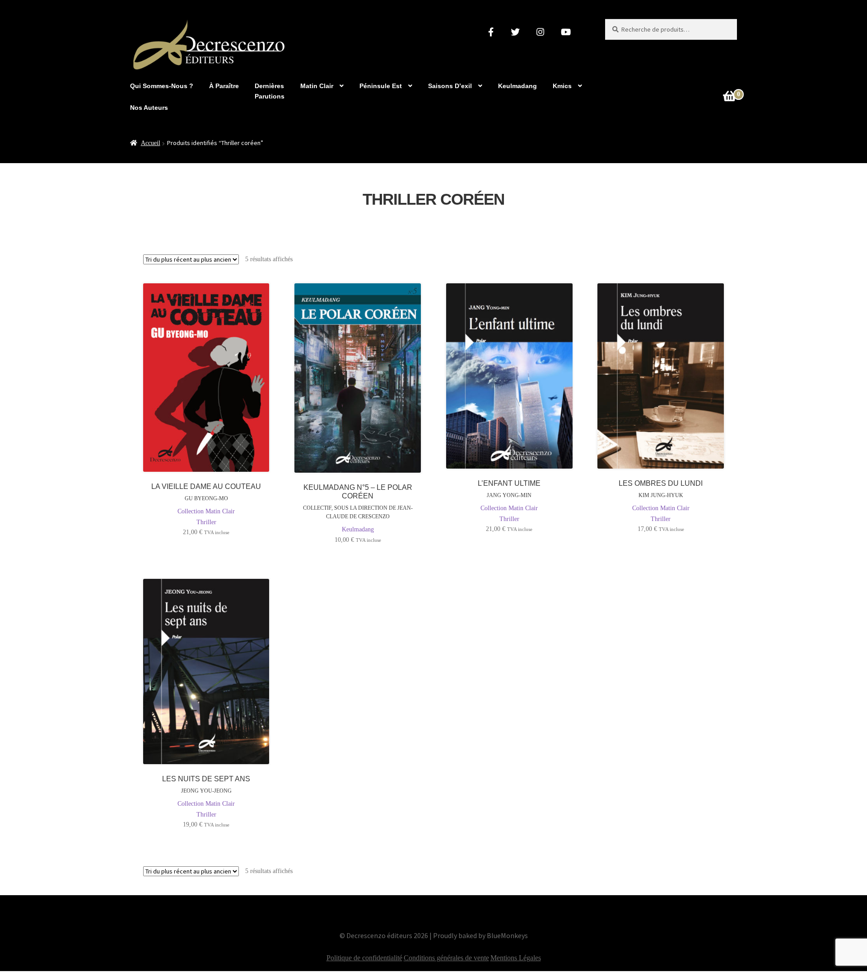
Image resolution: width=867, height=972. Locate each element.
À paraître (224, 85)
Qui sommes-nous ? (161, 85)
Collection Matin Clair (206, 511)
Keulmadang (517, 85)
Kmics (562, 85)
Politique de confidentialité (364, 958)
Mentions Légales (515, 958)
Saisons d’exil (450, 85)
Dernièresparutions (269, 91)
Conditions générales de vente (446, 958)
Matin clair (316, 85)
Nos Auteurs (149, 107)
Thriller (206, 522)
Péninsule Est (380, 85)
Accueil (150, 143)
